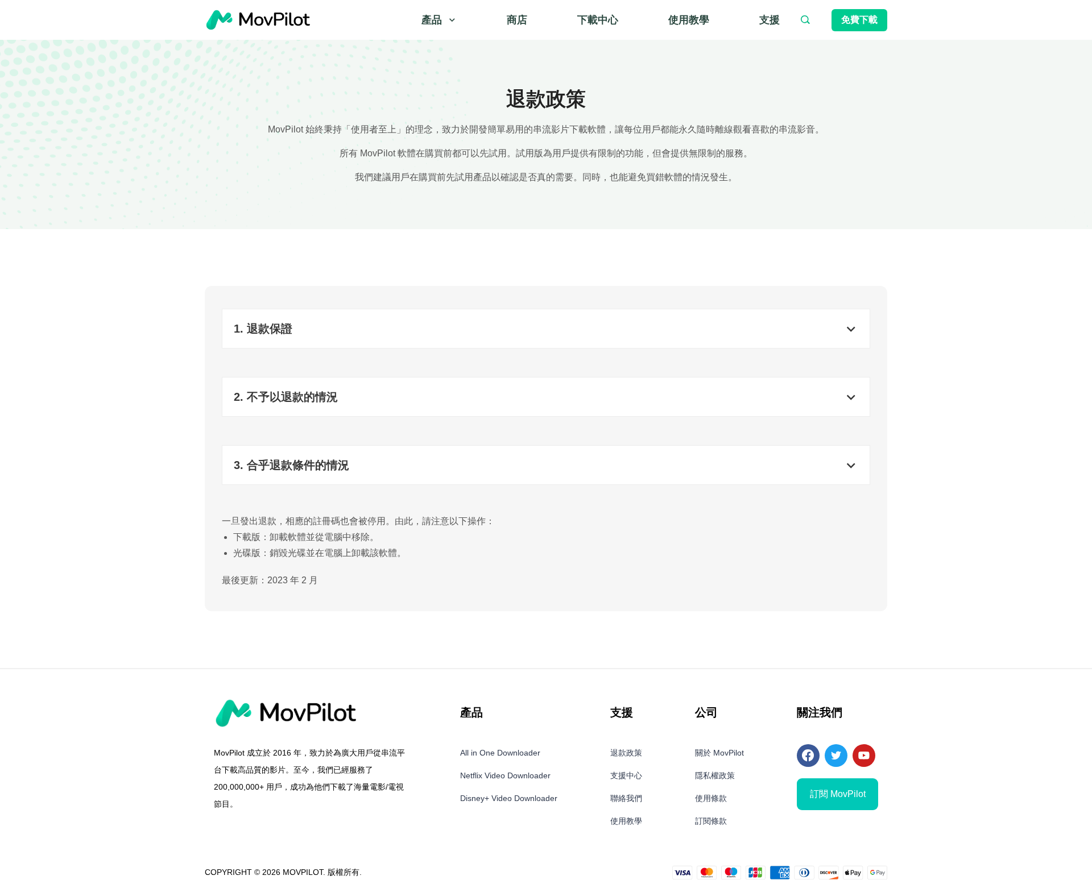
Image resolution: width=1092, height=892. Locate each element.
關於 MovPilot (719, 752)
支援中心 (626, 775)
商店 (517, 20)
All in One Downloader (500, 752)
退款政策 (626, 752)
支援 (769, 20)
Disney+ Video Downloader (508, 798)
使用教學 (688, 20)
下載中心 (597, 20)
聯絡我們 (626, 798)
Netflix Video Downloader (505, 775)
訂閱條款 (711, 820)
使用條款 (711, 798)
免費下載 (859, 19)
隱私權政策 (715, 775)
